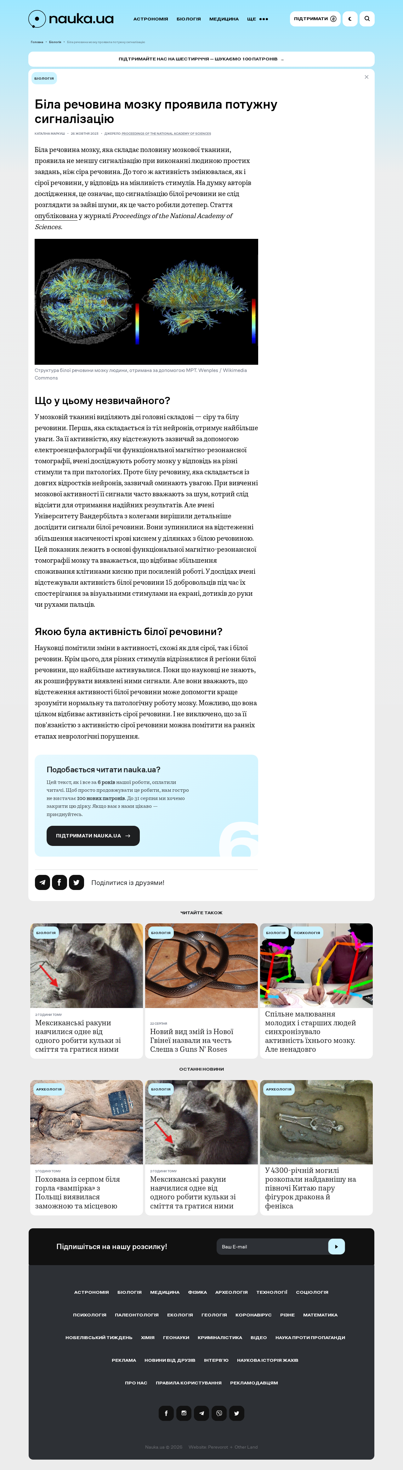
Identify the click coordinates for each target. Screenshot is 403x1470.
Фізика (197, 1292)
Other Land (246, 1447)
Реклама (124, 1360)
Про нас (136, 1383)
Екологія (180, 1315)
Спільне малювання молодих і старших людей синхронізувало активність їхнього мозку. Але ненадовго (310, 1032)
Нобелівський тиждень (99, 1337)
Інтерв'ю (216, 1360)
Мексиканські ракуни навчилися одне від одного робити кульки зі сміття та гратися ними (78, 1036)
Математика (320, 1315)
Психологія (89, 1315)
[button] (315, 18)
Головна (37, 42)
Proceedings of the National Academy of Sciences (166, 134)
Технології (271, 1292)
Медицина (224, 19)
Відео (259, 1337)
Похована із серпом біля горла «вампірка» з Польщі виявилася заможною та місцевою (77, 1192)
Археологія (231, 1292)
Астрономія (150, 19)
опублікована (56, 215)
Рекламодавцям (254, 1383)
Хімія (148, 1337)
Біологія (189, 19)
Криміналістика (220, 1337)
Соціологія (312, 1292)
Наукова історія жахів (267, 1360)
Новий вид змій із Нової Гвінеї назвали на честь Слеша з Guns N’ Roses (191, 1040)
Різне (287, 1315)
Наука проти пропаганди (310, 1337)
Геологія (214, 1315)
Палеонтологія (137, 1315)
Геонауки (176, 1337)
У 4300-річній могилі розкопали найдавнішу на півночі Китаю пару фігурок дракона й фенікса (310, 1188)
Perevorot (218, 1447)
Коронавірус (254, 1315)
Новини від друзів (170, 1360)
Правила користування (189, 1383)
